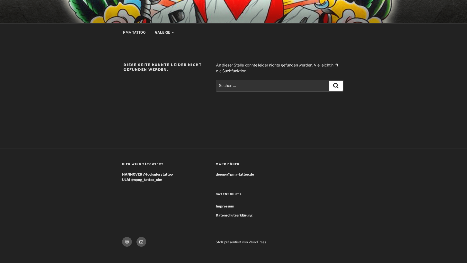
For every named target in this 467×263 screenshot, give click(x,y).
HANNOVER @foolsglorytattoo (147, 174)
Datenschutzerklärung (234, 215)
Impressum (225, 206)
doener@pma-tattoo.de (235, 174)
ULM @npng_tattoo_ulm (142, 180)
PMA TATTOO (134, 32)
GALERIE (162, 32)
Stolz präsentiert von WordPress (241, 242)
